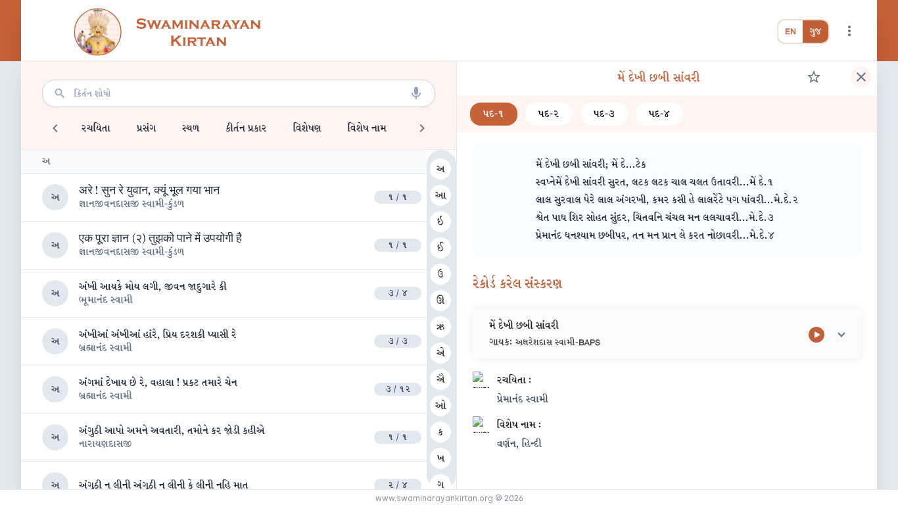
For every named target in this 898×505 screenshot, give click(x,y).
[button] (667, 333)
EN (790, 31)
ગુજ (815, 31)
